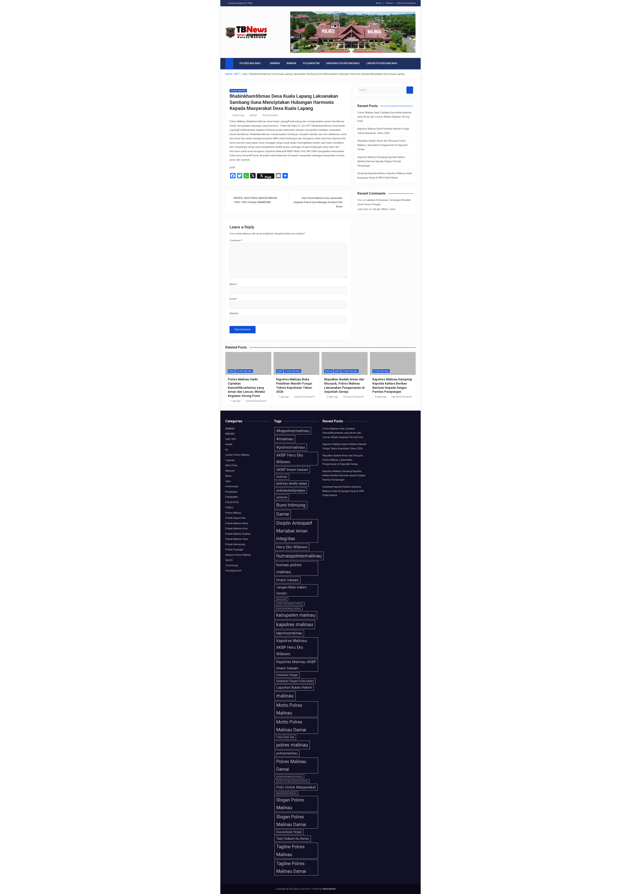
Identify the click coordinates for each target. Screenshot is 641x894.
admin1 (254, 115)
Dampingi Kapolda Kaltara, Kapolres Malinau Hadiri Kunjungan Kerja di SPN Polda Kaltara (343, 491)
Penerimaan (231, 486)
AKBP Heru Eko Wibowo (289, 458)
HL (226, 449)
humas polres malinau (288, 568)
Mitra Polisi (231, 465)
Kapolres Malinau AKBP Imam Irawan (296, 665)
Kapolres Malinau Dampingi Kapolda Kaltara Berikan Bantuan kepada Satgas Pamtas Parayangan (381, 161)
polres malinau (292, 745)
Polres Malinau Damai (291, 765)
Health (228, 444)
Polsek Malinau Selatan (238, 533)
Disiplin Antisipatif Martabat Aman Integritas (294, 530)
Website (234, 313)
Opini (228, 481)
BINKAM (291, 63)
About (379, 3)
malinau (285, 696)
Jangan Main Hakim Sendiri (291, 590)
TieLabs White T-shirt (383, 209)
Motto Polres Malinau (289, 709)
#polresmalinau (290, 447)
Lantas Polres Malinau (381, 63)
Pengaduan (231, 491)
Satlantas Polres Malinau (286, 793)
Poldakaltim (311, 63)
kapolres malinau (294, 624)
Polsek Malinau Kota (236, 528)
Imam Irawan (287, 580)
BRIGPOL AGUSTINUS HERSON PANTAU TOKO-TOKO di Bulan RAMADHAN (255, 200)
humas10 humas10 (256, 401)
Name (234, 284)
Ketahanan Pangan (287, 675)
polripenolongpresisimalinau (289, 776)
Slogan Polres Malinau (290, 803)
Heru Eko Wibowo (291, 547)
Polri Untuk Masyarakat (296, 787)
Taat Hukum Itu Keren (292, 839)
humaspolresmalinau (299, 556)
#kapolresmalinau (292, 430)
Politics (229, 507)
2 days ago (332, 396)
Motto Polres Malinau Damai (291, 725)
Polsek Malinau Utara (236, 539)
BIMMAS (275, 63)
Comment (236, 240)
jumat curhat (281, 599)
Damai (282, 514)
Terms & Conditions (406, 3)
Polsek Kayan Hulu (235, 517)
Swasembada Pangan (289, 832)
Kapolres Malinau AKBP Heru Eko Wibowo (291, 647)
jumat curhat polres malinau (288, 608)
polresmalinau (287, 753)
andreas (281, 477)
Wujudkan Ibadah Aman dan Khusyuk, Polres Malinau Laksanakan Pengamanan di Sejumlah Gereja (382, 145)
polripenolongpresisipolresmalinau (292, 781)
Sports (229, 560)
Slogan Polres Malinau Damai (291, 820)
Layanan (230, 460)
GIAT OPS (230, 439)
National (229, 470)
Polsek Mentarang (235, 544)
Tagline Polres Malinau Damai (291, 867)
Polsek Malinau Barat (236, 523)
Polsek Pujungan (234, 549)
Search (409, 90)
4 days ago (380, 396)
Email (233, 298)
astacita (281, 497)
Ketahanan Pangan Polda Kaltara (295, 681)
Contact (389, 3)
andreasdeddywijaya (290, 490)
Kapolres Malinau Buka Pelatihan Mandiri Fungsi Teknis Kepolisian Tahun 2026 (294, 385)
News (231, 371)
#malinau (284, 438)
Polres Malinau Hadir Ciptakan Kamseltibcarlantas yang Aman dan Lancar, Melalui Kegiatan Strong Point (384, 117)
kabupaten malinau (295, 615)
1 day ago (236, 401)
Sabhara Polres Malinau (343, 63)
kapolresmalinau (289, 633)
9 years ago (238, 115)
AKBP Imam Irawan (292, 469)
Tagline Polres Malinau (290, 850)
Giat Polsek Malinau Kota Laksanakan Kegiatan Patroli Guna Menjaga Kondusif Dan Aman (318, 202)
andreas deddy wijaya (291, 483)
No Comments (270, 115)
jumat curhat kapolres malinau (289, 604)
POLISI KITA (232, 502)
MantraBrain (329, 888)
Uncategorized (233, 570)
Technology (231, 565)
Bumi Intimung (290, 505)
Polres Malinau (250, 63)
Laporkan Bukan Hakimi (294, 687)
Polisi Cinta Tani (285, 737)
